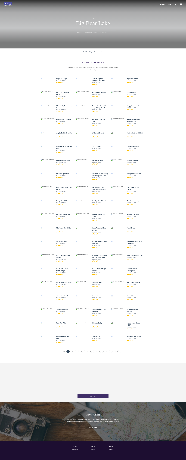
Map (90, 52)
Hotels (85, 52)
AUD (169, 4)
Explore (79, 32)
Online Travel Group (95, 453)
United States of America (90, 32)
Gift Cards (75, 449)
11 (112, 351)
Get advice (93, 427)
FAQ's (93, 446)
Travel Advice (98, 52)
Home (75, 446)
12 (117, 351)
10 (108, 351)
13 (121, 351)
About (111, 446)
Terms (111, 449)
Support (93, 449)
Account (162, 4)
